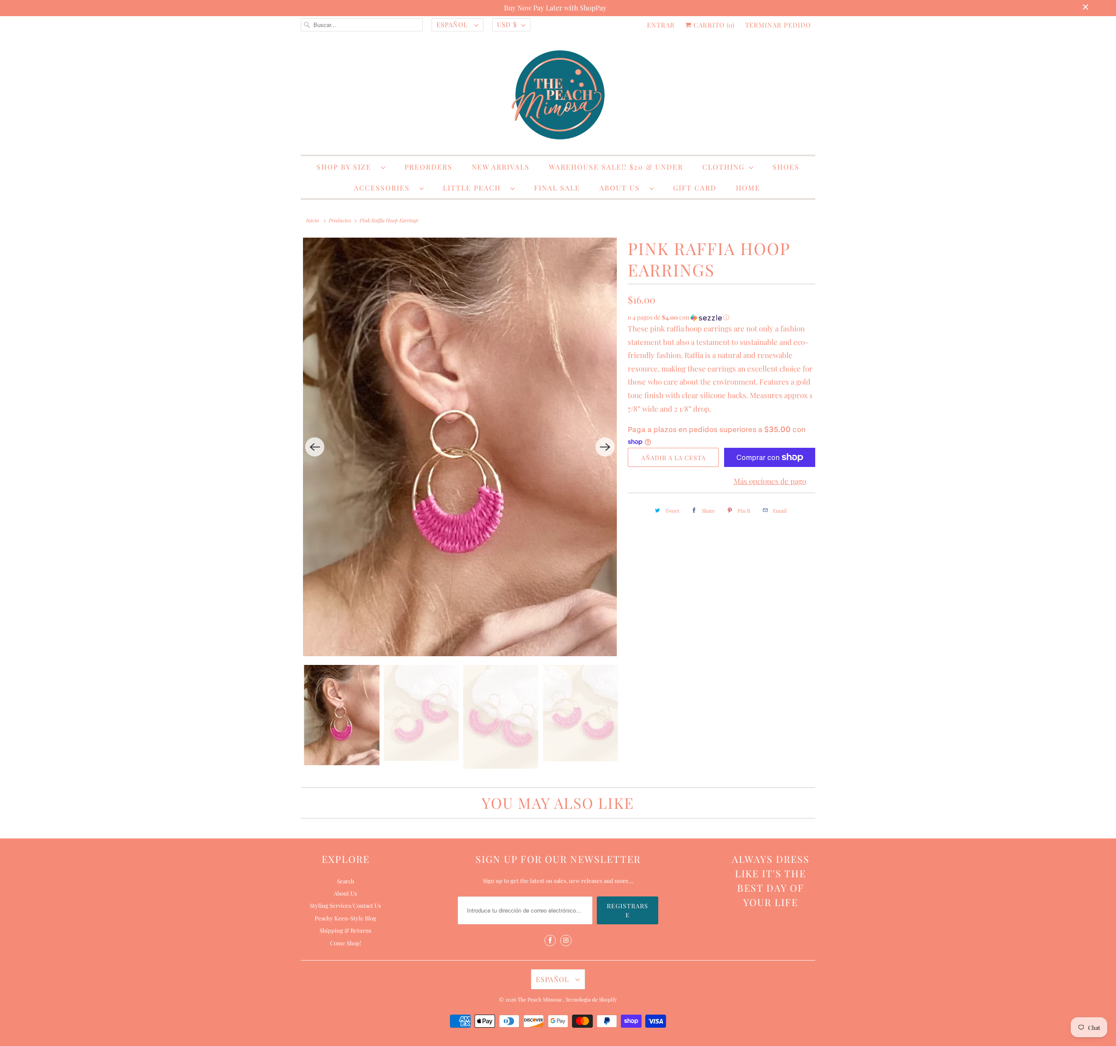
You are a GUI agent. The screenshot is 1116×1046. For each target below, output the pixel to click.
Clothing (723, 166)
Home (748, 187)
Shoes (786, 166)
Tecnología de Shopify (591, 999)
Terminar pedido (778, 24)
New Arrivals (501, 166)
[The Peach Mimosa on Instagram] (566, 940)
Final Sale (557, 187)
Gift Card (695, 187)
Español (453, 24)
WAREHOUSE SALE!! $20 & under (616, 166)
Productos (340, 220)
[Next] (605, 447)
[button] (721, 317)
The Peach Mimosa (540, 999)
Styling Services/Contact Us (345, 905)
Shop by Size (346, 166)
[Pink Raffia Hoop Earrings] (460, 447)
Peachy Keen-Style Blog (345, 918)
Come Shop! (345, 943)
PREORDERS (429, 166)
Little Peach (474, 187)
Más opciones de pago (770, 481)
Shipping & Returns (345, 930)
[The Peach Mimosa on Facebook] (550, 940)
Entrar (661, 24)
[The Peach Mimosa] (558, 96)
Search (345, 881)
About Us (622, 187)
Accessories (384, 187)
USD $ (507, 24)
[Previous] (314, 447)
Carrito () (713, 24)
